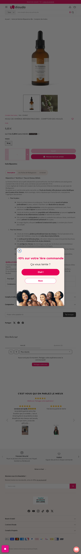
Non (40, 281)
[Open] (5, 548)
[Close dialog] (19, 251)
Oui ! (40, 272)
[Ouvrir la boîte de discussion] (76, 550)
